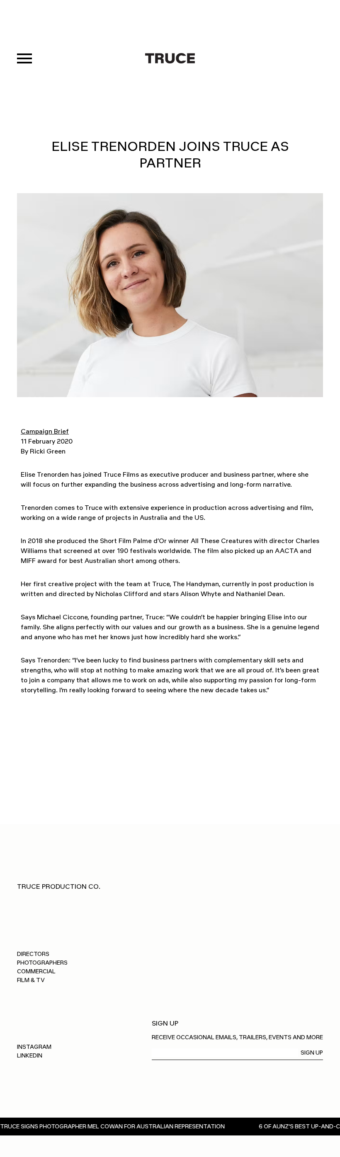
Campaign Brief (45, 431)
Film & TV (31, 980)
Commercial (36, 971)
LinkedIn (29, 1055)
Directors (33, 954)
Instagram (34, 1046)
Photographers (42, 962)
